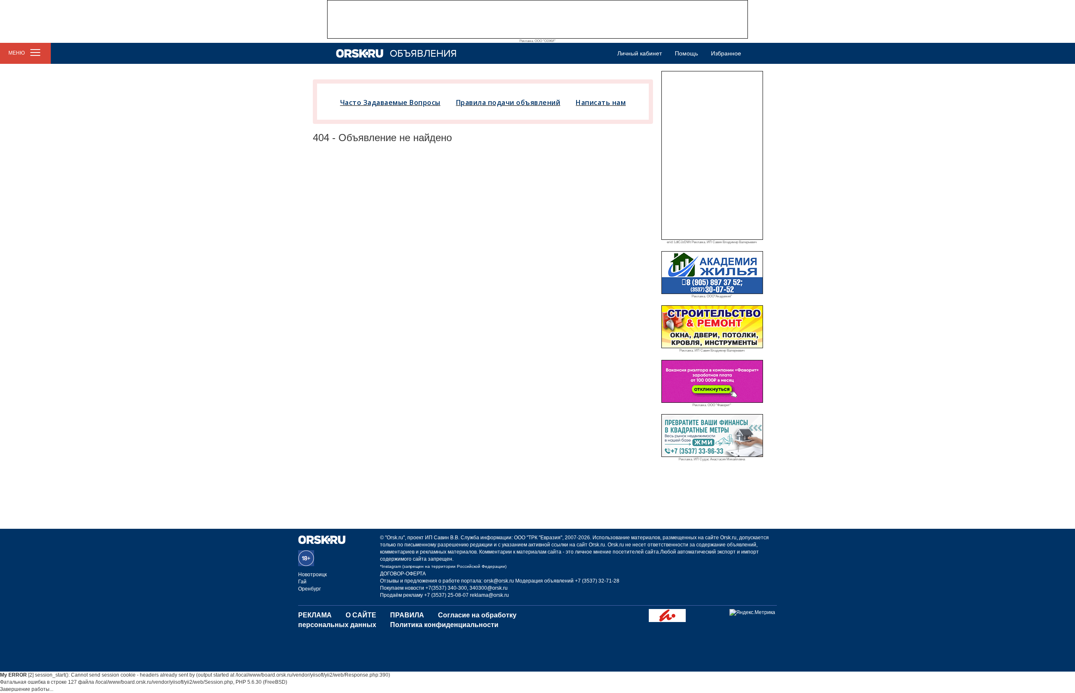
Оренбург (309, 589)
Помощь (686, 53)
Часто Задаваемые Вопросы (390, 102)
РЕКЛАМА (315, 615)
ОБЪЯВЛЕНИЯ (423, 53)
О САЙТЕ (361, 615)
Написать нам (601, 102)
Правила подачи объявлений (508, 102)
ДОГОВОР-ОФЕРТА (403, 574)
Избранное (726, 53)
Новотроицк (312, 575)
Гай (302, 582)
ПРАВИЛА (407, 615)
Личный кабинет (639, 53)
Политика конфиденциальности (444, 624)
